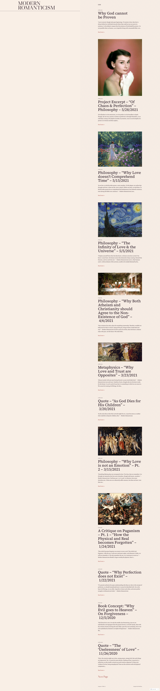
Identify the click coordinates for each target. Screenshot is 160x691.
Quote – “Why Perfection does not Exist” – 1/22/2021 (119, 576)
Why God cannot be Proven (113, 15)
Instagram (100, 686)
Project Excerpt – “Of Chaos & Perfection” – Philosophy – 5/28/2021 (118, 106)
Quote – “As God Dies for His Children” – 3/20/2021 (119, 405)
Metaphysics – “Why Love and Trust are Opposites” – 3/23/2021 (117, 371)
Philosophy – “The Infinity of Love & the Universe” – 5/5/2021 (117, 247)
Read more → (101, 32)
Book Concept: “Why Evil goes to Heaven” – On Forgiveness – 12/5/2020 (117, 612)
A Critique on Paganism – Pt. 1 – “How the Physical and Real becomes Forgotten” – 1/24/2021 (119, 538)
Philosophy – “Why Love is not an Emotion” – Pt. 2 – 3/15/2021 (119, 465)
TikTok (103, 686)
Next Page (103, 676)
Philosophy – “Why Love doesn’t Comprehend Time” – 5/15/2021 (119, 176)
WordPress (140, 686)
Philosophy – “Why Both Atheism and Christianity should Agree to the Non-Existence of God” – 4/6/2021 (119, 311)
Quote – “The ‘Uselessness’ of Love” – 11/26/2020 (118, 649)
